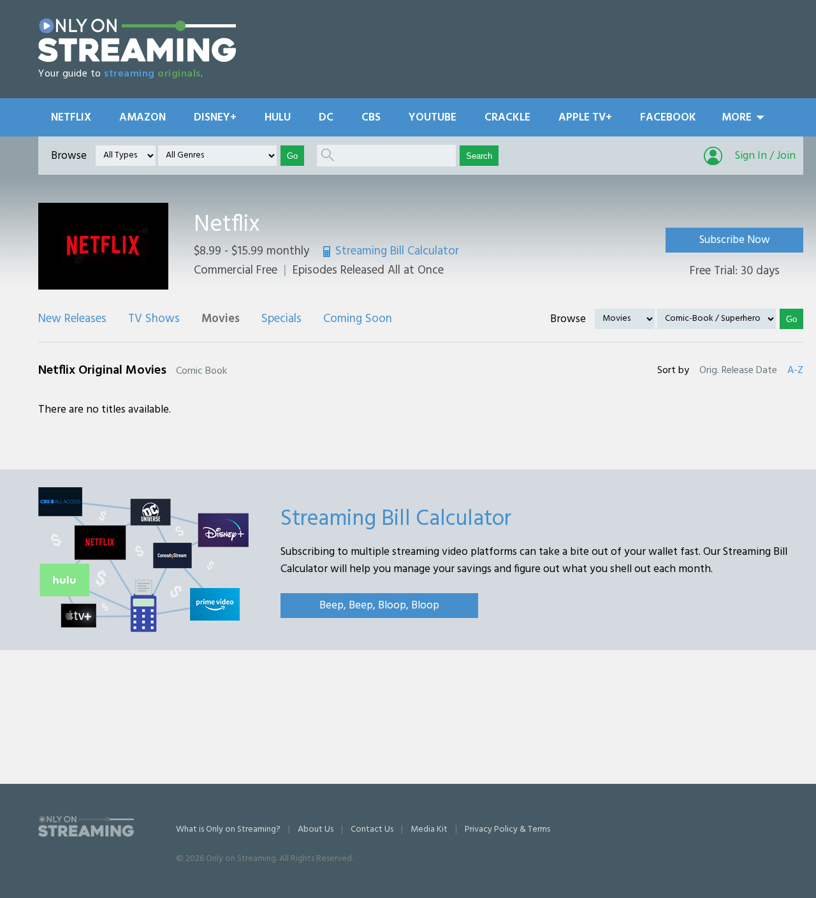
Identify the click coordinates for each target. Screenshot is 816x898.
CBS (371, 117)
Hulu (278, 117)
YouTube (432, 117)
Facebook (668, 117)
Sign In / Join (765, 156)
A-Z (795, 370)
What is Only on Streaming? (228, 829)
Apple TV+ (585, 117)
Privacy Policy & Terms (507, 829)
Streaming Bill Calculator (397, 251)
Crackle (507, 117)
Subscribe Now (734, 240)
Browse (69, 156)
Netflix (71, 117)
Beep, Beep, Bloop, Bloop (379, 605)
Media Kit (429, 829)
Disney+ (215, 117)
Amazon (142, 117)
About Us (315, 829)
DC (326, 117)
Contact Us (372, 829)
